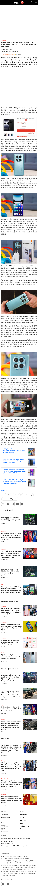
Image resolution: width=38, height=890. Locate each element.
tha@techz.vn (26, 846)
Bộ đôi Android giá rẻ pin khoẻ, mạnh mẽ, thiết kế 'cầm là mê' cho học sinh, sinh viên (10, 656)
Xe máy (3, 515)
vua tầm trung (27, 495)
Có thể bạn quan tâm (9, 669)
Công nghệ (23, 814)
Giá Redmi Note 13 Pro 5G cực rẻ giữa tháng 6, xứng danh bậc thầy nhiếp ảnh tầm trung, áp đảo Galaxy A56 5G (14, 481)
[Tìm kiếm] (30, 2)
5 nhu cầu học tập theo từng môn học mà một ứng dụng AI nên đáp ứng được (10, 642)
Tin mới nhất (7, 510)
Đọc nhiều (5, 739)
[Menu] (36, 2)
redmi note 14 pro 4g (9, 499)
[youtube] (17, 504)
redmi (8, 495)
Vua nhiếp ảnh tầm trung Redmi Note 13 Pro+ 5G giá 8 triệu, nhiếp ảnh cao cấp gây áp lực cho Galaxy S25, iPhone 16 (14, 471)
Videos (5, 826)
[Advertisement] (19, 88)
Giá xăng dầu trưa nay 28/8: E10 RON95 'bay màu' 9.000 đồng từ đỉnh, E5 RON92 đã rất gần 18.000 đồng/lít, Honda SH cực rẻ (11, 749)
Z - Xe (22, 817)
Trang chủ (4, 814)
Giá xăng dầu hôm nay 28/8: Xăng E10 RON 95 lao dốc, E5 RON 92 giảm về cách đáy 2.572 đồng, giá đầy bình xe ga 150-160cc (11, 766)
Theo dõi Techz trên (7, 54)
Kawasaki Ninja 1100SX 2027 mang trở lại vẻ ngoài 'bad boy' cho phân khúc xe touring (10, 519)
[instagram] (13, 504)
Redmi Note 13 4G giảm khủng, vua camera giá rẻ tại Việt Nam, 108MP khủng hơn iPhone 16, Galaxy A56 (14, 461)
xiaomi (17, 495)
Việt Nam (3, 531)
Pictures (6, 829)
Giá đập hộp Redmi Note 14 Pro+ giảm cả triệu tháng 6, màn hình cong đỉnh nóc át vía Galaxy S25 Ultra (14, 450)
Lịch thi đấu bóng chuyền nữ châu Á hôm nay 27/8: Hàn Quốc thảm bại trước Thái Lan (11, 709)
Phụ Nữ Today (5, 817)
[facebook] (8, 504)
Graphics (6, 832)
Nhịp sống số (4, 778)
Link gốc (4, 490)
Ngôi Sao (23, 820)
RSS (21, 823)
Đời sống (3, 794)
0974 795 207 (16, 846)
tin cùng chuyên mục (10, 602)
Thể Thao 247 (24, 826)
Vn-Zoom (23, 829)
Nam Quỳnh (9, 49)
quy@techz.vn (9, 843)
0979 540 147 (12, 841)
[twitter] (3, 504)
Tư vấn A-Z (4, 40)
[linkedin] (22, 504)
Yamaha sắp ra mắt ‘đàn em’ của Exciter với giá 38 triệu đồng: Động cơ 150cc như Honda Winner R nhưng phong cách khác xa (11, 725)
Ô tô (2, 584)
